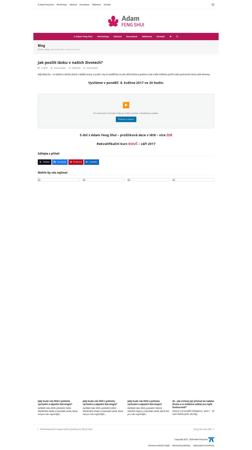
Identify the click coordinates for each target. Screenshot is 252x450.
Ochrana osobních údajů (158, 445)
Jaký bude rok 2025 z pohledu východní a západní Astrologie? (100, 403)
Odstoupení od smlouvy (203, 445)
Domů (40, 49)
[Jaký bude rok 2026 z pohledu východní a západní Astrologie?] (59, 287)
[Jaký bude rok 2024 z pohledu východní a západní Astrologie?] (148, 287)
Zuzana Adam (60, 68)
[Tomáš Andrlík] (211, 439)
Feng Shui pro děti (203, 429)
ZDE (169, 135)
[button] (170, 36)
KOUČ (133, 143)
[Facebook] (213, 4)
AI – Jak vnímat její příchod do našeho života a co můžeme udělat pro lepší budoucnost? (193, 404)
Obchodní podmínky (181, 445)
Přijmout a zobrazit (126, 119)
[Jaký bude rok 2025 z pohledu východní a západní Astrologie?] (104, 287)
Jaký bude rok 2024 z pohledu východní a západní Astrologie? (144, 403)
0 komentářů (92, 68)
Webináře (76, 68)
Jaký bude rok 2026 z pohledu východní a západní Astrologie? (55, 403)
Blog (47, 49)
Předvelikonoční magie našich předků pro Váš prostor (65, 429)
